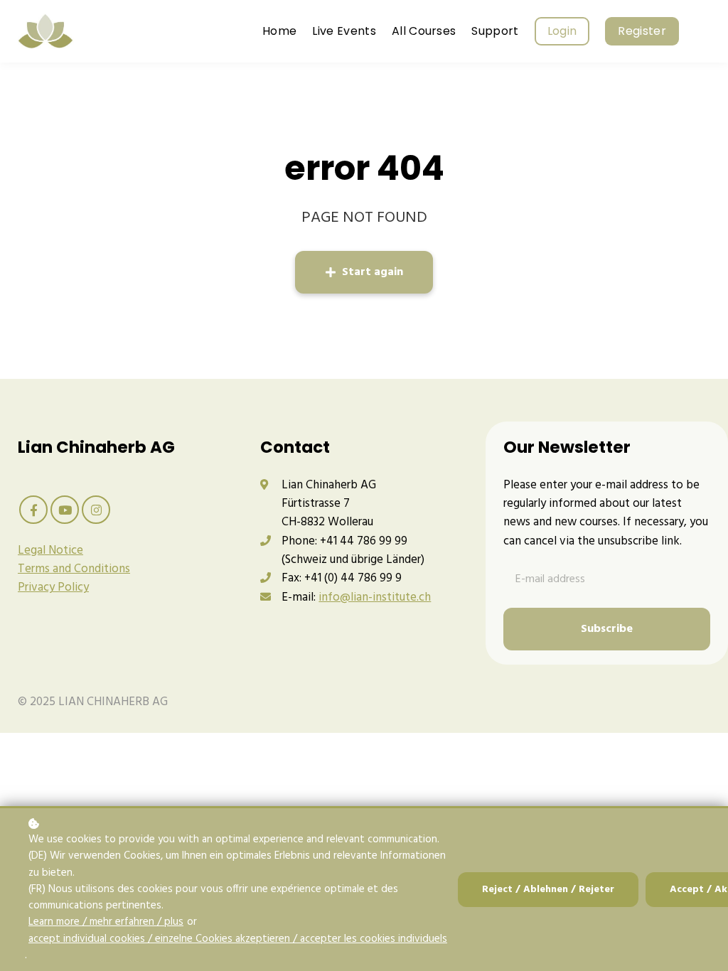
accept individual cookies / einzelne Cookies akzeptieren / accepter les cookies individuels (237, 939)
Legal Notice (50, 550)
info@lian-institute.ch (374, 597)
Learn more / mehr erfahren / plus (105, 922)
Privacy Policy (53, 587)
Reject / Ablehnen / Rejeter (548, 889)
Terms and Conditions (74, 569)
